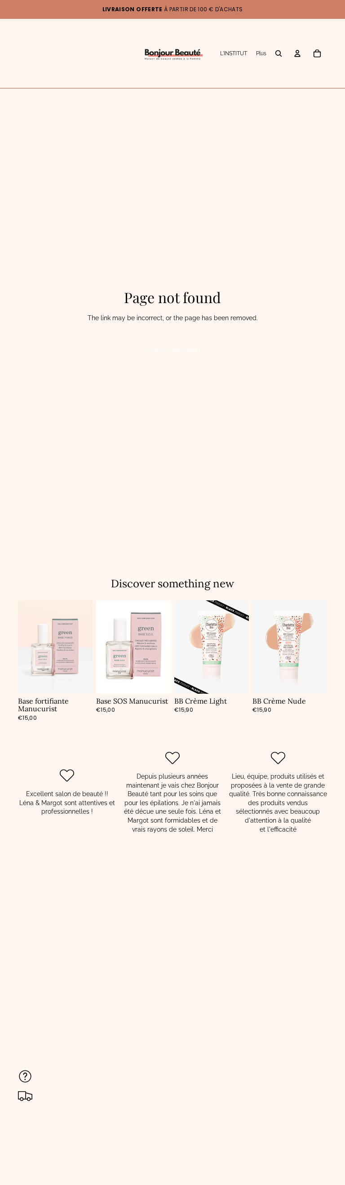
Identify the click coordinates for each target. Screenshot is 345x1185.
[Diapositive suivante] (239, 647)
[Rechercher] (278, 53)
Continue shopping (172, 350)
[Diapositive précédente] (184, 647)
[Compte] (297, 53)
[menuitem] (261, 53)
